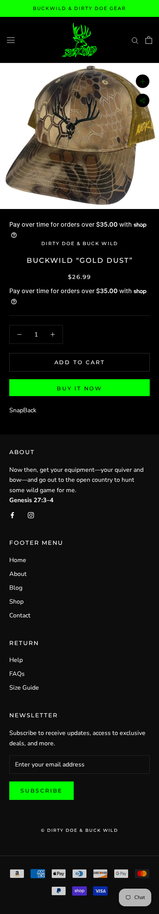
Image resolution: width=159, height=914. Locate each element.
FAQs (17, 674)
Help (16, 660)
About (18, 574)
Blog (15, 588)
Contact (19, 615)
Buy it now (79, 388)
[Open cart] (148, 40)
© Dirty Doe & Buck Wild (79, 830)
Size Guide (24, 687)
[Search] (135, 39)
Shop (16, 601)
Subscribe (41, 790)
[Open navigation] (11, 39)
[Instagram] (31, 515)
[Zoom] (142, 81)
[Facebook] (12, 515)
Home (17, 560)
